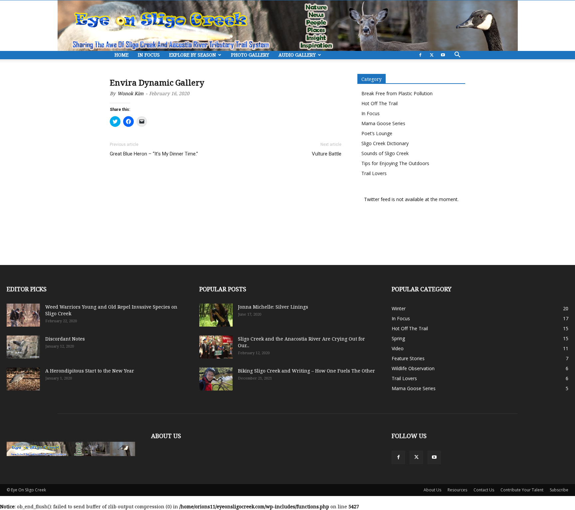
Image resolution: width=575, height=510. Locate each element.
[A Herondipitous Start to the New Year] (23, 379)
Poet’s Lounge (376, 133)
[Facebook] (420, 55)
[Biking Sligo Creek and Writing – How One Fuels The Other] (216, 379)
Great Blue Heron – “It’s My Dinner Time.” (154, 154)
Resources (457, 490)
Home (121, 55)
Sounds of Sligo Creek (385, 153)
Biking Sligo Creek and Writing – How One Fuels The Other (306, 371)
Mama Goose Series (383, 123)
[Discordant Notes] (23, 347)
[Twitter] (432, 55)
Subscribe (559, 490)
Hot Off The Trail (379, 103)
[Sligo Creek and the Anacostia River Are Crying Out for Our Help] (216, 347)
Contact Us (484, 490)
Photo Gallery (250, 55)
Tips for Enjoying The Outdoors (395, 163)
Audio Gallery (297, 55)
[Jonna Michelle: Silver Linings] (216, 315)
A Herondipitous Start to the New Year (89, 371)
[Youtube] (443, 55)
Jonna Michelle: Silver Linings (273, 307)
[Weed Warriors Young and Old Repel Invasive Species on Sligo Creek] (23, 315)
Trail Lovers (374, 173)
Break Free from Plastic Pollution (397, 93)
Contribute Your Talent (521, 490)
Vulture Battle (326, 154)
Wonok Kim (130, 93)
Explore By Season (192, 55)
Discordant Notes (65, 339)
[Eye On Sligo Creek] (288, 25)
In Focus (149, 55)
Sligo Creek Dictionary (385, 143)
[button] (457, 55)
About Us (432, 490)
